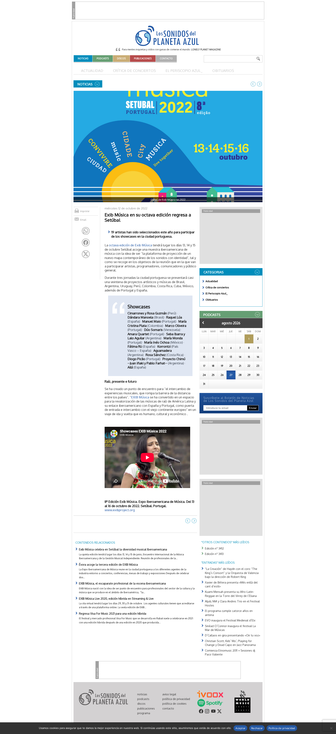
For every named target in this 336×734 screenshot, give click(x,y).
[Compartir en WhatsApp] (86, 231)
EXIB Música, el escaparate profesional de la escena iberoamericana (122, 583)
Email (83, 219)
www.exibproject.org (120, 510)
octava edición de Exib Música (130, 245)
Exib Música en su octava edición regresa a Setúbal (148, 217)
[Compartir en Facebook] (86, 242)
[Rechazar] (331, 728)
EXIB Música (140, 397)
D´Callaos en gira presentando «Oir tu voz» (232, 635)
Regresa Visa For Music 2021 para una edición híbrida (112, 613)
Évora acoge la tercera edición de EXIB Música (108, 564)
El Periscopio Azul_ (184, 70)
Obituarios (223, 70)
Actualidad (92, 70)
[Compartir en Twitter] (86, 254)
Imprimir (85, 211)
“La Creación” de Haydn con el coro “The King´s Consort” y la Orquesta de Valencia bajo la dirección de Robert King (232, 572)
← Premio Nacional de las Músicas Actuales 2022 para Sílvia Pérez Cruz (253, 84)
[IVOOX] (210, 693)
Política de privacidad (282, 728)
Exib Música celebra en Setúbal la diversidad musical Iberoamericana (123, 549)
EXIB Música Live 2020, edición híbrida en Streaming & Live (116, 598)
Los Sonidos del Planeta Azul (168, 36)
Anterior (203, 323)
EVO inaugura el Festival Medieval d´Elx (230, 620)
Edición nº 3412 (214, 548)
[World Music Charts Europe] (242, 701)
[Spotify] (210, 702)
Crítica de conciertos (134, 70)
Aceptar (240, 728)
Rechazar (257, 728)
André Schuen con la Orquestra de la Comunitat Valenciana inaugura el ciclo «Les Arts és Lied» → (259, 84)
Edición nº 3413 (214, 554)
